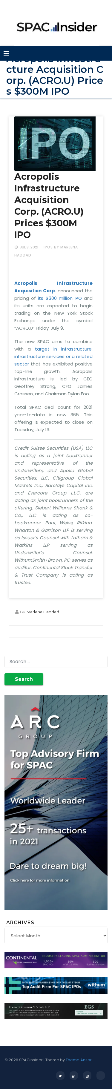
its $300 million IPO (60, 298)
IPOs (48, 247)
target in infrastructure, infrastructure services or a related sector (53, 356)
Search (24, 679)
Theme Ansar (79, 1060)
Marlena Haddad (43, 611)
